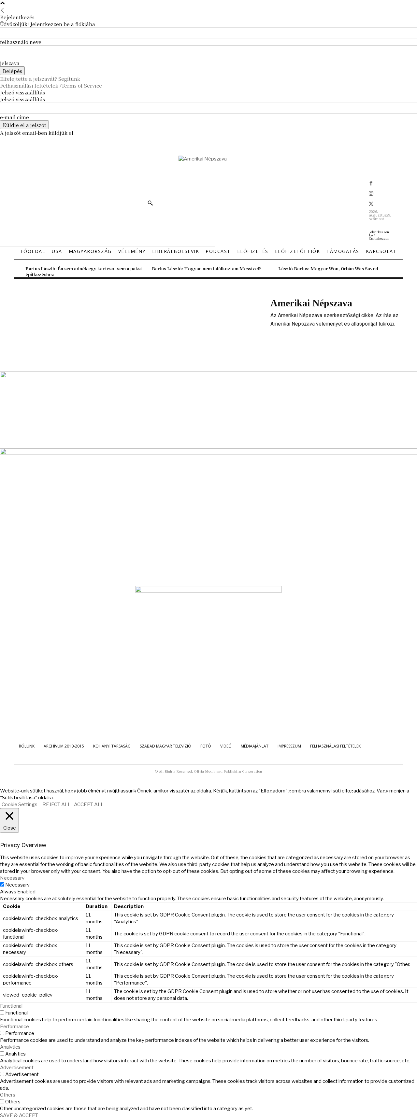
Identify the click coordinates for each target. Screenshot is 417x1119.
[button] (150, 203)
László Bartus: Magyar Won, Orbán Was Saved (328, 268)
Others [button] (7, 1095)
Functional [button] (11, 1006)
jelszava (10, 63)
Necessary (17, 885)
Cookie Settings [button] (19, 804)
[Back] (2, 10)
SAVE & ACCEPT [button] (19, 1115)
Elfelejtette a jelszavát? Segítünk (40, 78)
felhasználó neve (20, 41)
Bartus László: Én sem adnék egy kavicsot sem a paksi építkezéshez (83, 271)
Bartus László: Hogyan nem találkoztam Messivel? (206, 268)
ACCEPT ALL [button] (89, 804)
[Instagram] (371, 194)
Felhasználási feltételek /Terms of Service (51, 85)
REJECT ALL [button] (56, 804)
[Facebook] (371, 183)
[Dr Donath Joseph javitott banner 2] (208, 591)
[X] (371, 204)
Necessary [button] (12, 878)
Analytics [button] (10, 1047)
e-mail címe (14, 117)
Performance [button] (14, 1026)
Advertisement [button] (17, 1067)
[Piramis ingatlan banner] (208, 376)
